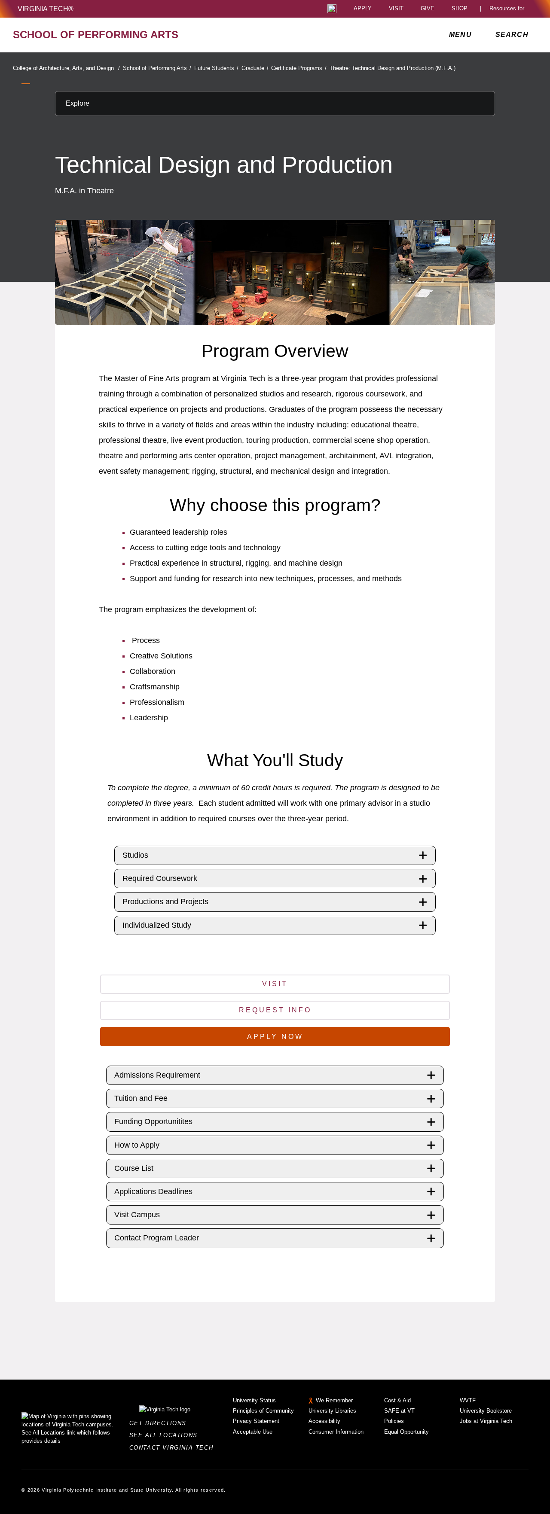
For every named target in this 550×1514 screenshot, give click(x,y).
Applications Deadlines (153, 1191)
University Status (254, 1400)
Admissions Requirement (157, 1075)
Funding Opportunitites (153, 1121)
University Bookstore (486, 1410)
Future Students (216, 68)
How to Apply (136, 1145)
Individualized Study (156, 925)
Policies (394, 1421)
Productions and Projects (165, 901)
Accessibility (324, 1421)
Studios (135, 855)
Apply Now (275, 1036)
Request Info (275, 1010)
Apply (363, 9)
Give (427, 9)
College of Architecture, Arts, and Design (66, 68)
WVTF (468, 1400)
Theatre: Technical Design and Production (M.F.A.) (392, 68)
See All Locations (165, 1435)
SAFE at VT (399, 1410)
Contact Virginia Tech (173, 1447)
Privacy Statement (256, 1421)
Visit (396, 9)
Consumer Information (336, 1432)
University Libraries (332, 1410)
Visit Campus (137, 1214)
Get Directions (160, 1423)
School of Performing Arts (157, 68)
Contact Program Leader (156, 1238)
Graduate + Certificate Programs (284, 68)
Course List (133, 1168)
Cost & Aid (397, 1400)
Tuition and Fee (141, 1098)
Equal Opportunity (406, 1432)
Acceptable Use (252, 1432)
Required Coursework (159, 878)
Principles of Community (263, 1410)
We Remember (334, 1400)
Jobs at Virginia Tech (486, 1421)
